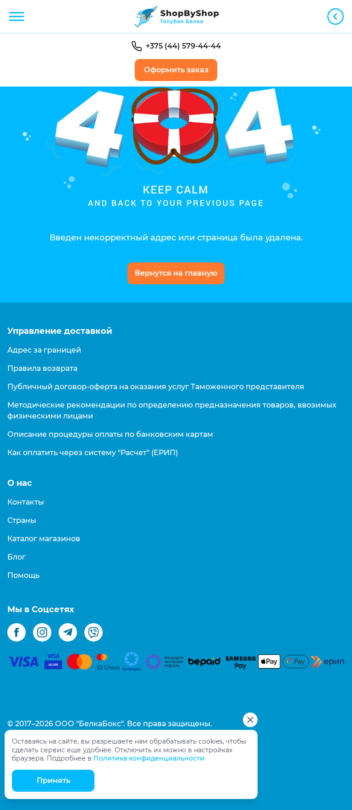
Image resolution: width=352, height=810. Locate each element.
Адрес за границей (44, 350)
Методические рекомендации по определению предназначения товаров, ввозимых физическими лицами (171, 410)
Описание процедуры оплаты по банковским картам (110, 434)
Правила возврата (42, 368)
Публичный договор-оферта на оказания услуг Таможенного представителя (155, 386)
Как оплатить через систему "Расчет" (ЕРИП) (92, 452)
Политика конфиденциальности (149, 758)
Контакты (25, 502)
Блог (16, 557)
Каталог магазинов (43, 538)
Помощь (23, 575)
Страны (21, 520)
